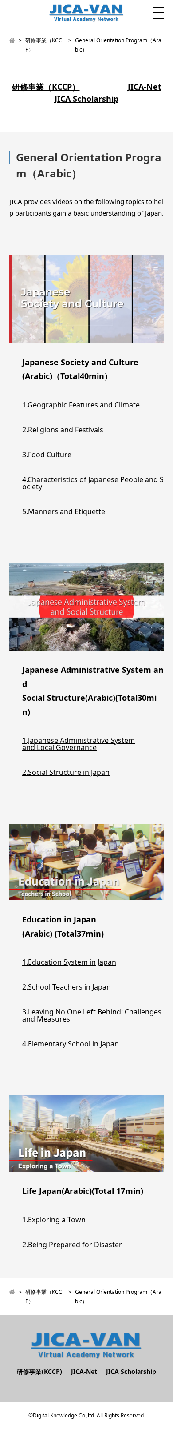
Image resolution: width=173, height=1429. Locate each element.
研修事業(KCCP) (39, 1371)
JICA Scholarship (86, 98)
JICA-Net (144, 86)
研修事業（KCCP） (46, 86)
